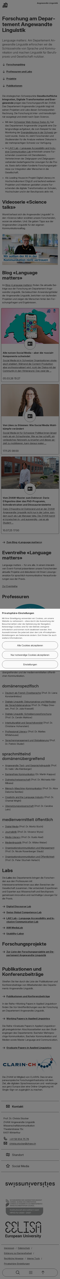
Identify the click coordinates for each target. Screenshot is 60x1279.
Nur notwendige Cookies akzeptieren (30, 654)
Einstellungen (30, 664)
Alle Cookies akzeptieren (30, 645)
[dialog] (30, 639)
